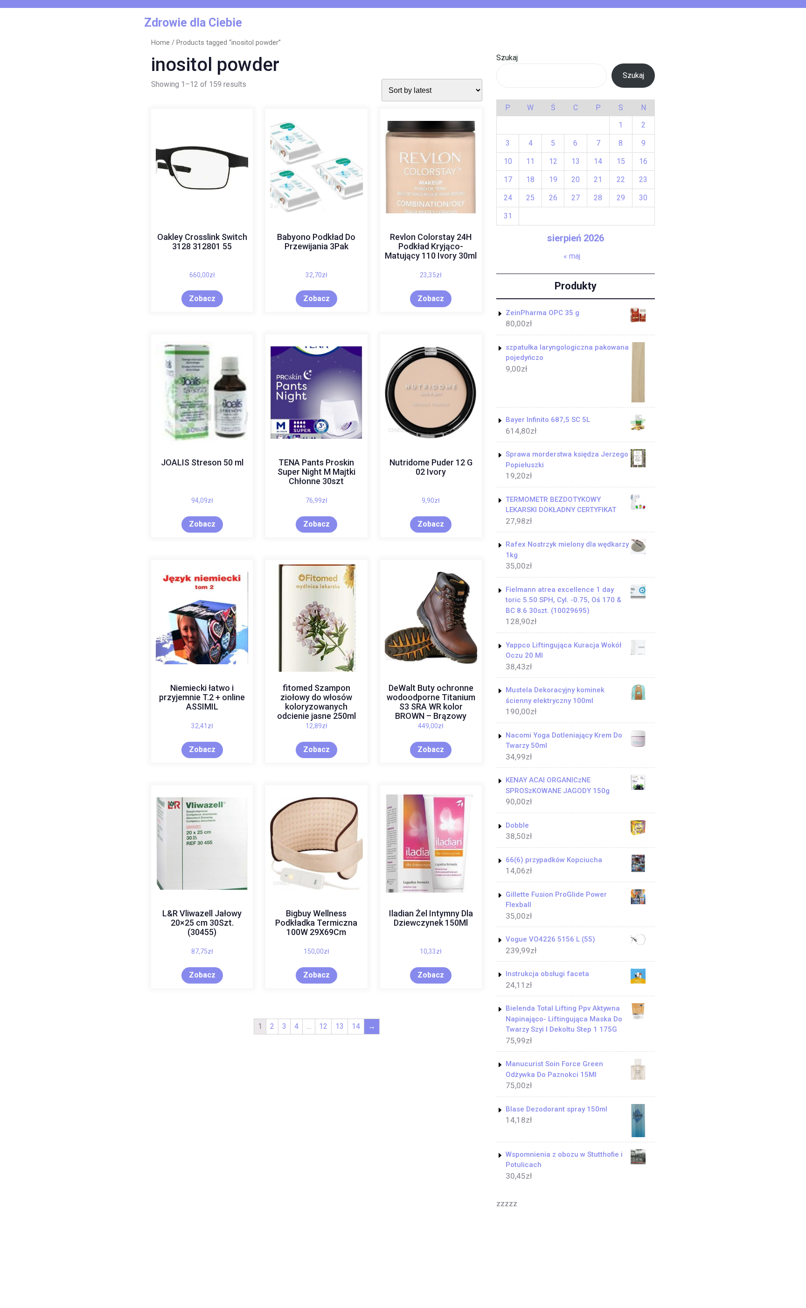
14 (356, 1026)
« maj (571, 256)
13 (339, 1026)
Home (160, 42)
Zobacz (202, 298)
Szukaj (507, 57)
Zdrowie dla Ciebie (193, 22)
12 (323, 1026)
